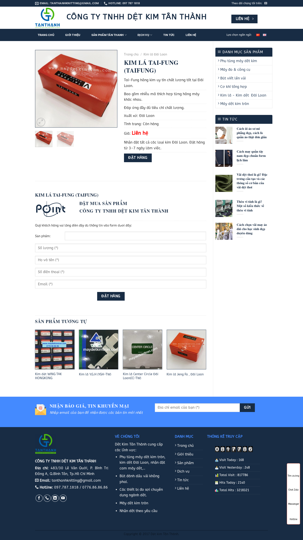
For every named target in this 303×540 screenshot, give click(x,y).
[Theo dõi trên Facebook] (39, 498)
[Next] (110, 89)
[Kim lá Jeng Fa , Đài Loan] (186, 349)
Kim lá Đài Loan (155, 54)
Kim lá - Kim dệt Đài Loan (242, 95)
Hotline (293, 519)
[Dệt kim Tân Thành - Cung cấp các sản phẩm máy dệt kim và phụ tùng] (47, 18)
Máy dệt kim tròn (234, 104)
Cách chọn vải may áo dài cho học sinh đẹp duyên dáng (252, 229)
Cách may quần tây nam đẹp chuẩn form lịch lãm (251, 155)
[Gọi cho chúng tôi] (47, 498)
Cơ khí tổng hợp (233, 87)
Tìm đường (293, 476)
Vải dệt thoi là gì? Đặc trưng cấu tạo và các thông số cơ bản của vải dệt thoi (252, 180)
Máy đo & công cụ (234, 69)
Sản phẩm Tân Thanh (107, 35)
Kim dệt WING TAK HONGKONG (48, 376)
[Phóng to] (41, 122)
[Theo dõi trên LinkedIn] (55, 498)
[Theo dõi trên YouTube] (63, 498)
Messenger (293, 504)
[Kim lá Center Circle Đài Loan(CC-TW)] (142, 349)
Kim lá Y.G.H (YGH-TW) (95, 374)
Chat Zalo (293, 490)
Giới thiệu (73, 35)
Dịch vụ (143, 35)
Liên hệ (191, 35)
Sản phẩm (185, 463)
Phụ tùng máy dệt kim (238, 61)
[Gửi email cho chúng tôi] (265, 3)
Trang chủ (46, 35)
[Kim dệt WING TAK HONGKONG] (54, 349)
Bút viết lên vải (232, 78)
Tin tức (169, 35)
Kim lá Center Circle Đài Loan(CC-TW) (140, 376)
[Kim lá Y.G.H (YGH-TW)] (98, 349)
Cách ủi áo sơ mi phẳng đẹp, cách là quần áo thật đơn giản (252, 132)
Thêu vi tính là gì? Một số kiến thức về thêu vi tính (250, 205)
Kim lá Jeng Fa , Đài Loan (185, 374)
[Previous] (42, 89)
